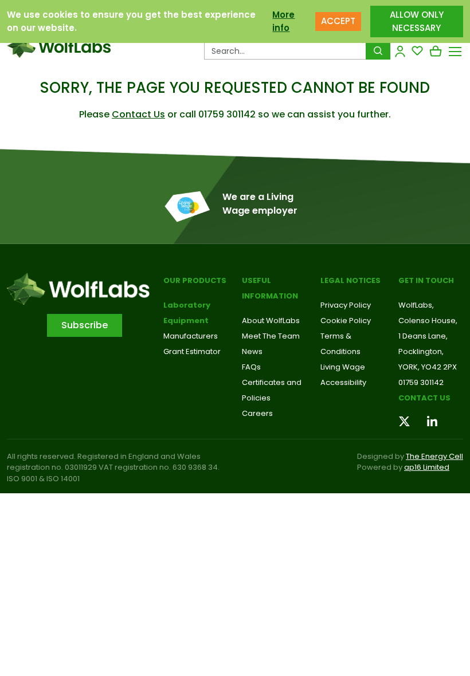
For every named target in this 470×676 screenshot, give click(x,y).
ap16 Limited (426, 467)
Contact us (424, 397)
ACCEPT (338, 21)
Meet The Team (271, 336)
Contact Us (138, 114)
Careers (257, 413)
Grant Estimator (192, 351)
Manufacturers (190, 336)
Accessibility (343, 382)
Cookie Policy (345, 320)
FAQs (251, 366)
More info (283, 21)
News (252, 351)
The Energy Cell (434, 456)
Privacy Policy (345, 305)
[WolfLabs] (59, 46)
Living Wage (342, 366)
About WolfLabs (271, 320)
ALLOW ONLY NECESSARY (417, 21)
